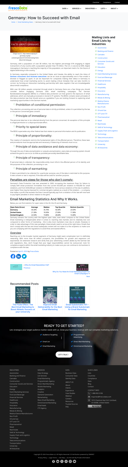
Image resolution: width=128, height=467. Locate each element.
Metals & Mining (104, 98)
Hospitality (102, 87)
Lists (103, 8)
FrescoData (34, 251)
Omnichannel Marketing (47, 403)
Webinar (69, 396)
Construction (103, 58)
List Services (42, 376)
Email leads (42, 405)
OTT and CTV (102, 114)
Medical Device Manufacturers (21, 413)
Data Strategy (43, 373)
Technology (102, 134)
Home (13, 22)
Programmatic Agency (46, 381)
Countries (96, 2)
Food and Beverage (105, 77)
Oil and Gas (102, 110)
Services (76, 8)
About (113, 8)
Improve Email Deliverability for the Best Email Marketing (50, 307)
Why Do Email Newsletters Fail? (37, 265)
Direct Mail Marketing (46, 384)
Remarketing (42, 397)
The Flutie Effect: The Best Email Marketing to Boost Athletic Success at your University (23, 308)
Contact (117, 2)
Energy (100, 70)
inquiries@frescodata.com (101, 397)
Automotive (102, 48)
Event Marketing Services (107, 74)
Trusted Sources (72, 404)
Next (88, 276)
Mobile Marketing (44, 386)
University (101, 144)
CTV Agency (42, 408)
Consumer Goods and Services (21, 384)
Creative (41, 392)
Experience (70, 390)
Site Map (62, 458)
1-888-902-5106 (97, 393)
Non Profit (102, 107)
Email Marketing (44, 378)
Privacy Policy (42, 458)
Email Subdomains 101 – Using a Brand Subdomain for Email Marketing (77, 307)
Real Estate (102, 124)
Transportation (103, 141)
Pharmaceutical (103, 117)
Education (101, 67)
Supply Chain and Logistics (108, 131)
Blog (89, 384)
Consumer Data (71, 376)
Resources (69, 401)
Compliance (107, 2)
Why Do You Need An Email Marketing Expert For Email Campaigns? (71, 273)
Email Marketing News (25, 22)
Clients (68, 388)
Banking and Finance (105, 51)
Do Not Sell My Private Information (78, 458)
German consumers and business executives (28, 76)
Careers (68, 399)
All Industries (103, 148)
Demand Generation (45, 395)
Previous (27, 268)
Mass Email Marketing (46, 400)
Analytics (41, 389)
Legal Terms (53, 458)
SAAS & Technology (105, 127)
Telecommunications (105, 137)
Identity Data (70, 378)
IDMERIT (91, 454)
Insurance (101, 91)
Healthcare (102, 84)
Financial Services (104, 81)
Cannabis (101, 54)
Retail (100, 120)
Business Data (71, 373)
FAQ (67, 407)
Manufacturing (103, 94)
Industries (90, 8)
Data (64, 8)
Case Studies (70, 393)
